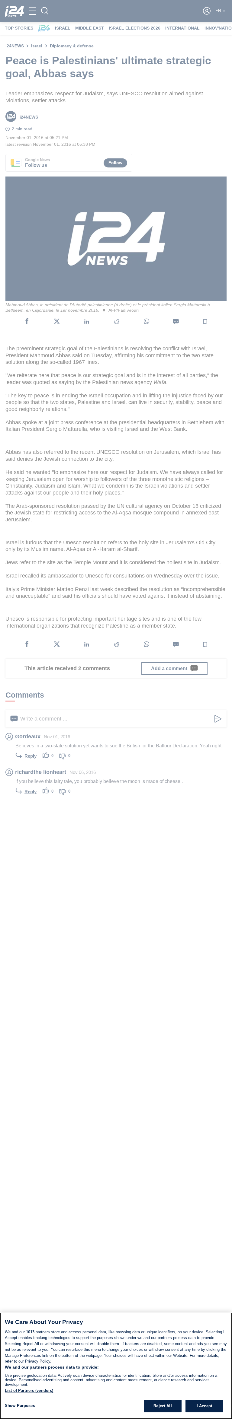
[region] (116, 1365)
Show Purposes (20, 1405)
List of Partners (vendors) (29, 1390)
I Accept (204, 1406)
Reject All (162, 1406)
